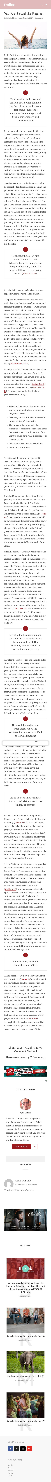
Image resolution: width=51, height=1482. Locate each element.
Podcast (10, 1470)
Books (10, 1468)
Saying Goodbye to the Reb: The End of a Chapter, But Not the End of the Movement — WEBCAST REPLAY (25, 1288)
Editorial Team (25, 1296)
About (10, 1476)
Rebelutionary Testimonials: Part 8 (26, 1336)
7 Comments (38, 1057)
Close (37, 741)
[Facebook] (10, 1448)
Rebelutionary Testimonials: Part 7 (25, 1421)
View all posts (21, 1147)
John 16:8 (32, 1019)
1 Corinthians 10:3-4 (19, 364)
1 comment (39, 18)
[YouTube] (29, 1448)
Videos (10, 1473)
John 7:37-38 (29, 274)
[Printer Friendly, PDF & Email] (46, 1081)
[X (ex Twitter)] (16, 1448)
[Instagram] (23, 1448)
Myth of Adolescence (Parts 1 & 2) (25, 1376)
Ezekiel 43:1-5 (38, 384)
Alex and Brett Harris (26, 1380)
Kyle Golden (11, 18)
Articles (10, 1465)
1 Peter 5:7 (25, 979)
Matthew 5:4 (10, 889)
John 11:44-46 (19, 609)
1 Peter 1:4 (19, 823)
